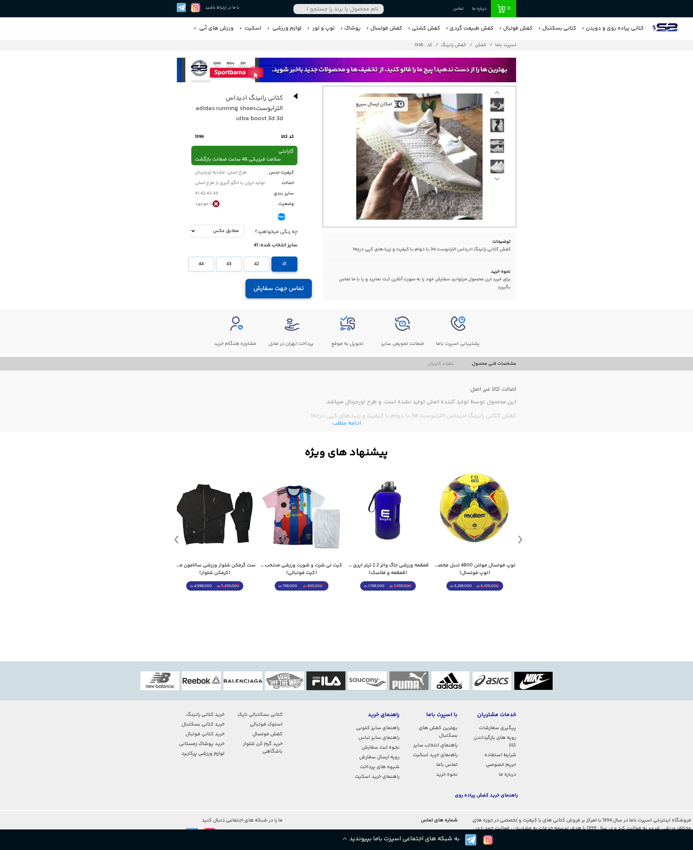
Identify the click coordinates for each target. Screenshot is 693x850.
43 (228, 264)
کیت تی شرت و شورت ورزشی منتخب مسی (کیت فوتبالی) (301, 569)
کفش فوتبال (517, 28)
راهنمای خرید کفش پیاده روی (486, 795)
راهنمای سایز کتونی (378, 728)
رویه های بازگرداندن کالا (495, 741)
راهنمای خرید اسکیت (435, 755)
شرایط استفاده (500, 755)
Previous (497, 180)
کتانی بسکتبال (559, 28)
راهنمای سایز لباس (379, 738)
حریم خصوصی (501, 765)
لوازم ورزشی (286, 28)
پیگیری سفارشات (497, 728)
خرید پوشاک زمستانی (202, 744)
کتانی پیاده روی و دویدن (615, 28)
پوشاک (352, 28)
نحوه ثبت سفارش (381, 748)
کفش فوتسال (386, 28)
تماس (458, 8)
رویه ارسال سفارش (379, 757)
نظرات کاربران (441, 363)
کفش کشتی (426, 28)
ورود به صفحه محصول (474, 599)
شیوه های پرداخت (380, 767)
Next (497, 94)
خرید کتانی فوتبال (205, 734)
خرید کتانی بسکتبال (203, 724)
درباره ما (479, 8)
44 (201, 264)
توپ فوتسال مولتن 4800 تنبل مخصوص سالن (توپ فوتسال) (474, 569)
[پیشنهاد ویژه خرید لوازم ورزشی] (346, 453)
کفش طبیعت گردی (471, 28)
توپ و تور (323, 28)
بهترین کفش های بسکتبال (438, 732)
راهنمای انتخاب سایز (435, 745)
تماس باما (447, 765)
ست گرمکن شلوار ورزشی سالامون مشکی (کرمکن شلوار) (215, 569)
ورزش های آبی (216, 28)
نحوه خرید (447, 775)
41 (284, 264)
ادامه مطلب (346, 423)
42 (256, 264)
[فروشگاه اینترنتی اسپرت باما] (665, 28)
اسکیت (252, 28)
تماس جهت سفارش (278, 288)
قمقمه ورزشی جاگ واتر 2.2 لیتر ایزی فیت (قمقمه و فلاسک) (388, 569)
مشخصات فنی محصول (494, 363)
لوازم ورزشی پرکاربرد (203, 754)
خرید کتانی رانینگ (205, 715)
